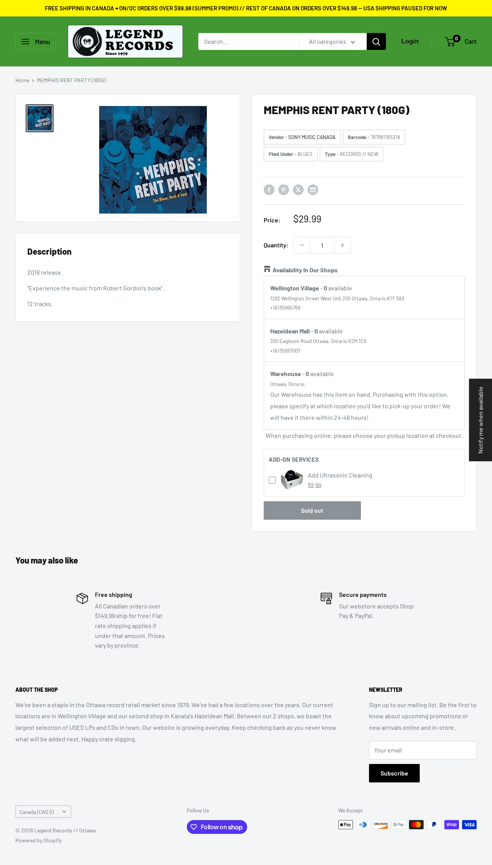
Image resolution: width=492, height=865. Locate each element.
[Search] (376, 41)
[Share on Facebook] (269, 189)
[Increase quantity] (342, 245)
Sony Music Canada (312, 137)
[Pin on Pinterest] (283, 189)
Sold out (312, 510)
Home (22, 80)
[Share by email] (313, 189)
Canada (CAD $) (37, 812)
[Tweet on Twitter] (298, 189)
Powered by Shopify (38, 840)
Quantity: (276, 245)
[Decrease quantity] (302, 245)
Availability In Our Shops (305, 269)
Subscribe (394, 773)
